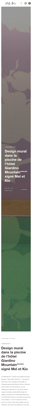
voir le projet (9, 189)
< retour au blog (8, 338)
